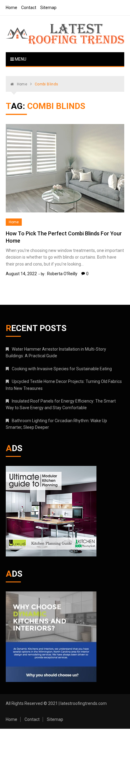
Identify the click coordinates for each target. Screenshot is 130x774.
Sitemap (48, 7)
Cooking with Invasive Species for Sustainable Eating (62, 368)
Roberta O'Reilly (62, 273)
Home (11, 7)
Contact (28, 7)
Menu (20, 59)
